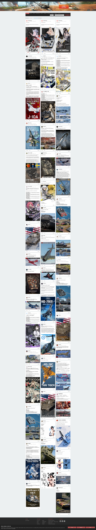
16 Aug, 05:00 (34, 21)
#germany (27, 271)
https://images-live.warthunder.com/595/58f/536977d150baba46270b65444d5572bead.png (32, 319)
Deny (72, 527)
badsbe (44, 235)
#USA (58, 128)
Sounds (56, 13)
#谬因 (31, 368)
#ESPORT (64, 204)
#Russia (57, 283)
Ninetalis (44, 324)
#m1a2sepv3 (61, 67)
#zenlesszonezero (58, 458)
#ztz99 (42, 65)
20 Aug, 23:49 (49, 153)
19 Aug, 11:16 (34, 367)
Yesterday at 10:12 (65, 362)
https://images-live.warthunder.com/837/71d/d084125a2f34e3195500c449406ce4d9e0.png (48, 97)
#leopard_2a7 (46, 100)
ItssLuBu (29, 297)
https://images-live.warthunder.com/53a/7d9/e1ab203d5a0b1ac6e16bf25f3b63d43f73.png (63, 66)
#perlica (66, 67)
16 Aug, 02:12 (47, 421)
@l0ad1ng (28, 448)
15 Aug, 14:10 (49, 440)
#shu (46, 64)
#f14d (57, 128)
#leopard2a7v (43, 100)
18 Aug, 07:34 (64, 154)
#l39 (62, 424)
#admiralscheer (66, 400)
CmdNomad (29, 406)
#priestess (27, 323)
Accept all (81, 527)
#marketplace (60, 103)
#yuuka (64, 424)
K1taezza (44, 467)
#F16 (35, 368)
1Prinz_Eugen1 (30, 186)
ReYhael (59, 259)
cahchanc (44, 283)
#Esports (60, 128)
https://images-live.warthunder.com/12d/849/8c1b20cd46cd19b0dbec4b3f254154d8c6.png (63, 62)
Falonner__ (59, 450)
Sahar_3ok (59, 472)
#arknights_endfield (61, 68)
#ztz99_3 (52, 64)
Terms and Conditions (51, 520)
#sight (42, 471)
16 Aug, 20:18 (34, 254)
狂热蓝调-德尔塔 (60, 393)
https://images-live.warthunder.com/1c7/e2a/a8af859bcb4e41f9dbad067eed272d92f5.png (32, 321)
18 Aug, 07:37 (49, 268)
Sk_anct (29, 83)
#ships (69, 400)
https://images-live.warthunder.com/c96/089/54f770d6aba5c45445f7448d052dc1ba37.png (32, 193)
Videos (34, 13)
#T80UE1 (60, 283)
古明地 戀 (29, 443)
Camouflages (38, 13)
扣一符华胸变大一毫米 (46, 91)
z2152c (59, 361)
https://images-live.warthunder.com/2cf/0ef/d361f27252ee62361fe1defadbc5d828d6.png (32, 456)
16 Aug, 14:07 (49, 208)
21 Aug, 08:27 (34, 123)
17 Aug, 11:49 (64, 199)
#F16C (37, 368)
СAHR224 (59, 344)
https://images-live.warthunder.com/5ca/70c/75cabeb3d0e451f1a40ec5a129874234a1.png (48, 99)
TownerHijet (29, 269)
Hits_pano (44, 181)
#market (57, 103)
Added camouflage (30, 21)
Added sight (44, 421)
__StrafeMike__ (60, 169)
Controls (59, 13)
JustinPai (29, 483)
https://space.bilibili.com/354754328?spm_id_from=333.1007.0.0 (32, 371)
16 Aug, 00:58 (64, 96)
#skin (30, 412)
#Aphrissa (29, 368)
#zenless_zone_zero (63, 458)
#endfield (65, 68)
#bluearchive (60, 424)
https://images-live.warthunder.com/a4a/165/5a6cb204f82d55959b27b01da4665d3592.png (32, 198)
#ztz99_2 (50, 64)
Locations (49, 13)
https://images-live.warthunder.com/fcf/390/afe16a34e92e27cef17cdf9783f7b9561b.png (32, 196)
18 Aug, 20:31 (63, 451)
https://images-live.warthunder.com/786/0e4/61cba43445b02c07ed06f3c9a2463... (32, 458)
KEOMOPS (44, 126)
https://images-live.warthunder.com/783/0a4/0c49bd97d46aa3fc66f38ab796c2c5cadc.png (63, 60)
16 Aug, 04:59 (34, 56)
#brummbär (30, 271)
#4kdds (32, 412)
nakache (29, 224)
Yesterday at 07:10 (35, 313)
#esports (35, 412)
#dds (33, 412)
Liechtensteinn (60, 126)
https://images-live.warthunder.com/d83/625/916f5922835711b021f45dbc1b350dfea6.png (48, 95)
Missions (45, 13)
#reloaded (61, 204)
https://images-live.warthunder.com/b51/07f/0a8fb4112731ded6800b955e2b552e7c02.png (32, 317)
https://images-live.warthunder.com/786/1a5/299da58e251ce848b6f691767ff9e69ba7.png (63, 64)
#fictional (33, 271)
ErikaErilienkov (30, 20)
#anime (27, 368)
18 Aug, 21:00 (34, 351)
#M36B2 (59, 204)
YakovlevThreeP (60, 487)
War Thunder (27, 520)
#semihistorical (64, 103)
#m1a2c (64, 67)
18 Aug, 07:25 (64, 473)
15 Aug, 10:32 (64, 345)
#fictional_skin (28, 412)
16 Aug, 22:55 (64, 236)
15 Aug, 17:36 (64, 260)
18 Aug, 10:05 (47, 468)
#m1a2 (59, 67)
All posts (27, 13)
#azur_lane (62, 400)
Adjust (90, 527)
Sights (42, 13)
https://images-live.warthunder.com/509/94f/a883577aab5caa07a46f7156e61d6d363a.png (32, 194)
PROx (59, 95)
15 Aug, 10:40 (64, 56)
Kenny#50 (44, 207)
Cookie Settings (56, 521)
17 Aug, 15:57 (64, 394)
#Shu (48, 64)
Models (52, 13)
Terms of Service (50, 521)
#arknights (30, 323)
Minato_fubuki (30, 366)
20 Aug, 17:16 (34, 153)
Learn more (13, 528)
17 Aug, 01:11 (64, 488)
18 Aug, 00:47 (49, 56)
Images (31, 13)
